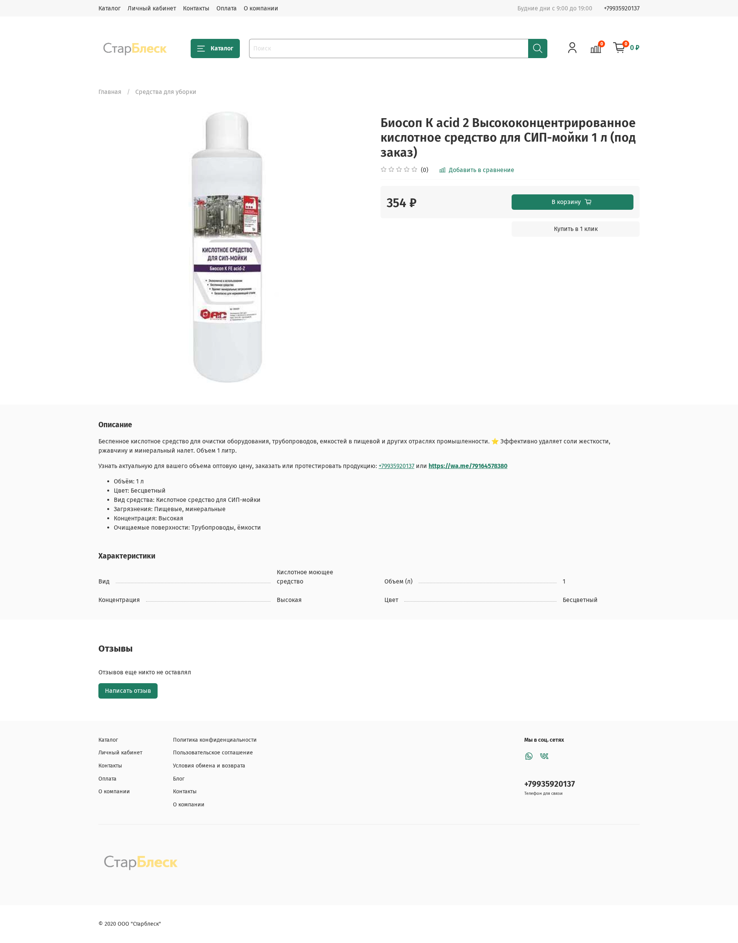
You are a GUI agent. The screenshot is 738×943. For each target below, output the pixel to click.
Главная (109, 91)
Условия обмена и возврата (209, 765)
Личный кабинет (152, 8)
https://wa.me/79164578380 (468, 466)
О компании (261, 8)
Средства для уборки (165, 91)
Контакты (196, 8)
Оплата (226, 8)
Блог (178, 779)
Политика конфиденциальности (215, 740)
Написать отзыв (128, 690)
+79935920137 (622, 8)
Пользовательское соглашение (213, 752)
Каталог (109, 8)
